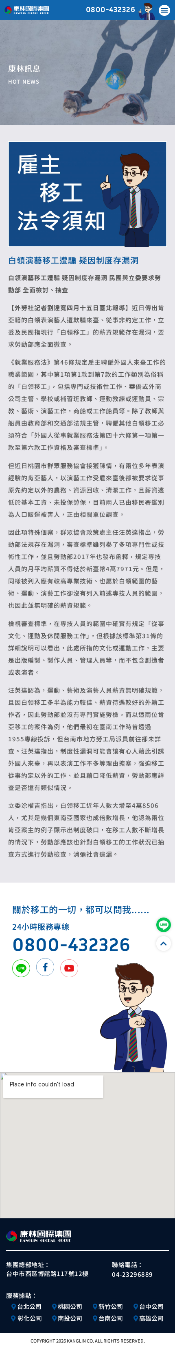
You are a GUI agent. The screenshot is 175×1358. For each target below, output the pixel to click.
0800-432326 (111, 9)
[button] (164, 10)
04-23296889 (132, 1274)
